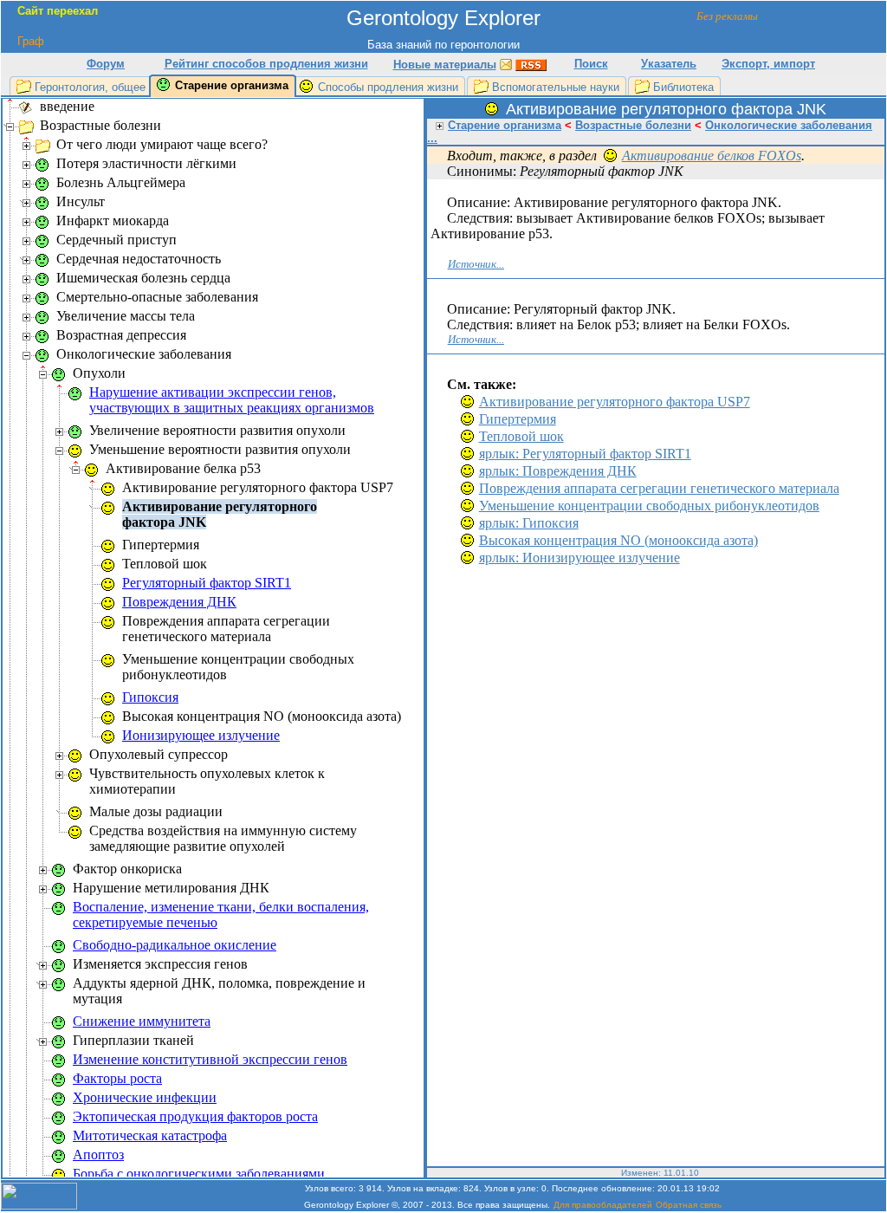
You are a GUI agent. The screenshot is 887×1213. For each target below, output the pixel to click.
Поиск (591, 63)
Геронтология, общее (90, 87)
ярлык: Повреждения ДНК (558, 471)
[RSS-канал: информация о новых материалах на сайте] (531, 63)
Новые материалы (444, 64)
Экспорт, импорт (768, 63)
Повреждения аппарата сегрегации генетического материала (659, 488)
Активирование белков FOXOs (711, 155)
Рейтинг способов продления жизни (266, 63)
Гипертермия (517, 419)
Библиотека (683, 87)
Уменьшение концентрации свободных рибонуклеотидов (649, 505)
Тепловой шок (521, 436)
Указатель (668, 63)
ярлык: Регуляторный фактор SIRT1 (585, 453)
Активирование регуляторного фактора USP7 (614, 401)
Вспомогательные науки (555, 87)
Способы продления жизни (388, 87)
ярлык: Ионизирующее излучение (579, 557)
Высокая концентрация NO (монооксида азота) (618, 540)
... (432, 138)
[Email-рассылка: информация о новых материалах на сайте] (506, 63)
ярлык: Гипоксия (529, 523)
